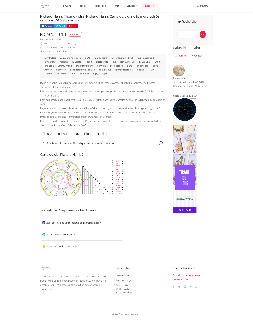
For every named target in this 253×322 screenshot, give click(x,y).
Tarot (116, 6)
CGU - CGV (122, 285)
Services (131, 6)
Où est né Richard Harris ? (58, 234)
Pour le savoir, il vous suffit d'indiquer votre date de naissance (80, 143)
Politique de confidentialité (123, 291)
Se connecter (201, 6)
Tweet (61, 26)
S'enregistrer (122, 275)
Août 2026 (197, 55)
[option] (61, 178)
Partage (48, 26)
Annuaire (66, 6)
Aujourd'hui (181, 55)
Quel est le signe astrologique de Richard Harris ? (71, 222)
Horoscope (100, 6)
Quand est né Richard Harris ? (60, 246)
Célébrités (148, 6)
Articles (82, 6)
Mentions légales (125, 280)
